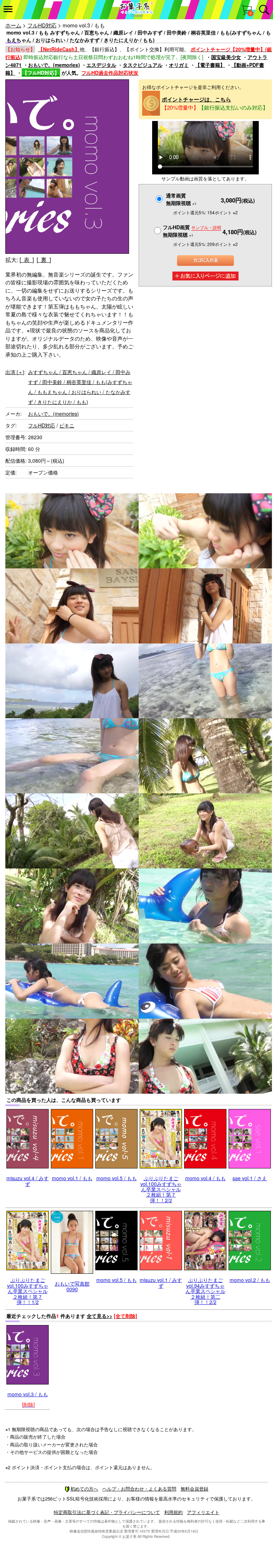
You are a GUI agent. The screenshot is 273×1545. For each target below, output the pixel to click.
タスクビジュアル (142, 64)
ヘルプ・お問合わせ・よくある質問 (139, 1488)
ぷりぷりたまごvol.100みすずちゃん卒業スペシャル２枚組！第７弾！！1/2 (27, 1290)
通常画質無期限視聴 (181, 199)
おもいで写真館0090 (72, 1286)
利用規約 (173, 1512)
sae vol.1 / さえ (249, 1178)
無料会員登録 (194, 1488)
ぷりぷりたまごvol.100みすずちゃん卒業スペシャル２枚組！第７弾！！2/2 (161, 1189)
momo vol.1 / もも (72, 1178)
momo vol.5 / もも (116, 1178)
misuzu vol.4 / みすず (27, 1180)
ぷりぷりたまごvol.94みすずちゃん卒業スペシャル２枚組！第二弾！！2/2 (205, 1290)
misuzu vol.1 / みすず (161, 1282)
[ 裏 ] (44, 260)
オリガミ (179, 64)
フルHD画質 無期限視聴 (192, 231)
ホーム (13, 25)
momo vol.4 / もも (205, 1178)
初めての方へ (84, 1488)
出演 (14, 371)
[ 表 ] (27, 260)
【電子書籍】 (210, 64)
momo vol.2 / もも (250, 1279)
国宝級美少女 (226, 57)
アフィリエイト (203, 1512)
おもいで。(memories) (54, 64)
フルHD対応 (42, 25)
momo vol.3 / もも (27, 1394)
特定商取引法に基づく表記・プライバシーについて (107, 1512)
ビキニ (66, 425)
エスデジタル (101, 64)
